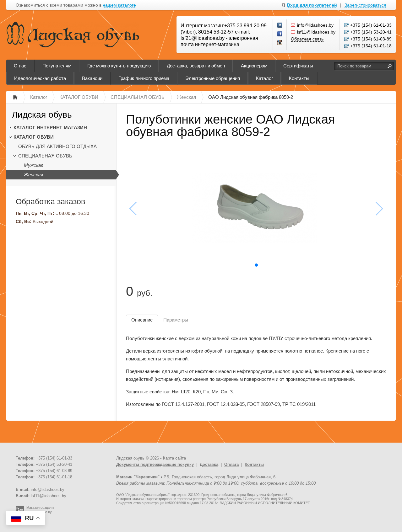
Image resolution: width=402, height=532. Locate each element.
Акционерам (254, 65)
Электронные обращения (212, 78)
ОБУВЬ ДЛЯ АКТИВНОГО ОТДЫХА (57, 146)
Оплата (231, 464)
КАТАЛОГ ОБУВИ (34, 137)
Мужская (33, 165)
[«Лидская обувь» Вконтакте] (280, 25)
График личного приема (143, 78)
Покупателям (56, 65)
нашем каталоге (119, 5)
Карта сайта (174, 458)
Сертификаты (298, 65)
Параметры (175, 319)
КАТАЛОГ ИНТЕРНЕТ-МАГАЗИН (50, 127)
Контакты (299, 78)
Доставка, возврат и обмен (196, 65)
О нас (20, 65)
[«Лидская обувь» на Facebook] (280, 34)
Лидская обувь (42, 115)
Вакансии (92, 78)
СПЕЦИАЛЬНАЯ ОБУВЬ (45, 155)
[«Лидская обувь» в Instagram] (280, 43)
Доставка (209, 464)
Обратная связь (307, 38)
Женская (33, 174)
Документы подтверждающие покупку (155, 464)
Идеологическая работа (40, 78)
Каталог (264, 78)
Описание (142, 319)
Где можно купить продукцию (119, 65)
